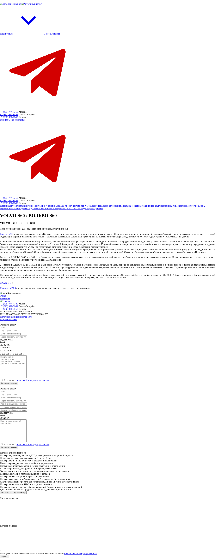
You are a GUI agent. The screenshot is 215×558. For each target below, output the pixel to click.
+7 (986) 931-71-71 (9, 117)
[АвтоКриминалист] (21, 4)
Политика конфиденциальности (16, 317)
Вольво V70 (6, 234)
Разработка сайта (8, 319)
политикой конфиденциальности (33, 380)
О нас (46, 33)
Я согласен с (26, 380)
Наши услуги (7, 33)
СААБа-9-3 (5, 283)
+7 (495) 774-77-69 (9, 112)
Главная (4, 120)
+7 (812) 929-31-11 (9, 114)
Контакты (55, 33)
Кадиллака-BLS (8, 288)
